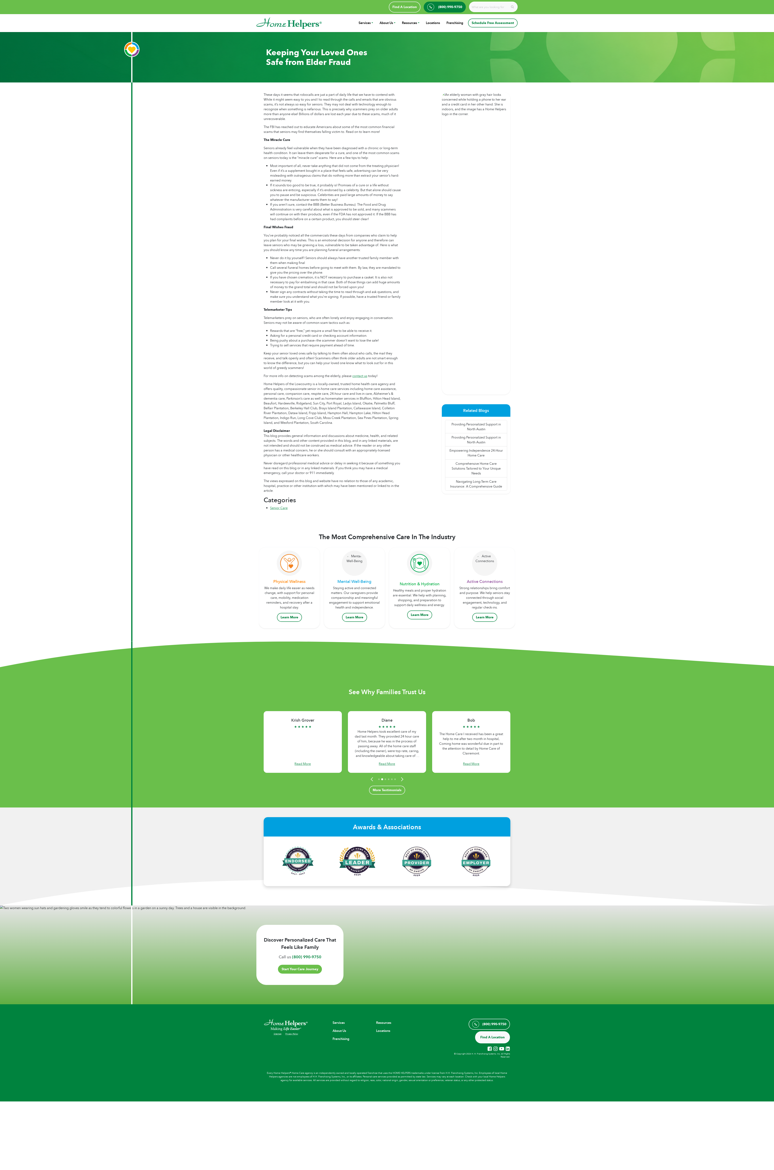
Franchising (454, 23)
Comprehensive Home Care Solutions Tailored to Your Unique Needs (476, 468)
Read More (302, 763)
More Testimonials (387, 790)
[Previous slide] (372, 779)
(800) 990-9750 (306, 956)
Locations (433, 23)
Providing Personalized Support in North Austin (476, 427)
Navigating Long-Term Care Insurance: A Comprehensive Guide (476, 484)
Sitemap (277, 1033)
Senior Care (279, 508)
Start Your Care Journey (300, 969)
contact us (359, 375)
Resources (409, 23)
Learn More (289, 617)
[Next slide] (401, 779)
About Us (386, 23)
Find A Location (404, 7)
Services (365, 23)
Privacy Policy (291, 1033)
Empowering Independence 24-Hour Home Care (476, 453)
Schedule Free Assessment (493, 23)
